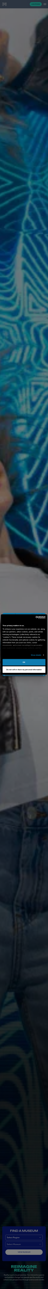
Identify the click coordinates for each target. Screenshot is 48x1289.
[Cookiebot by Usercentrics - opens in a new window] (35, 617)
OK (24, 662)
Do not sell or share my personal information (24, 670)
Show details (36, 655)
